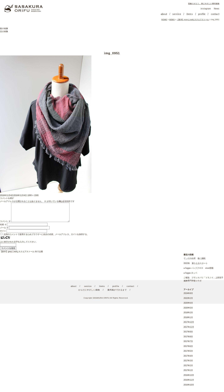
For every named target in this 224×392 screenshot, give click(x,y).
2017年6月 (188, 346)
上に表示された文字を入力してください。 (19, 242)
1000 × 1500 (32, 195)
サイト (3, 231)
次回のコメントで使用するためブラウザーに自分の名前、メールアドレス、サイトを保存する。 (46, 234)
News (216, 8)
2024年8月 (188, 293)
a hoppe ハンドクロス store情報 (198, 268)
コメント (5, 221)
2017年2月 (188, 365)
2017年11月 (189, 327)
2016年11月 (189, 380)
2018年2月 (188, 312)
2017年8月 (188, 336)
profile (201, 14)
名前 (3, 224)
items (190, 14)
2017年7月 (188, 341)
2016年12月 (189, 375)
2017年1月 (188, 370)
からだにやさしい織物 (89, 290)
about (164, 14)
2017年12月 (189, 322)
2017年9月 (188, 332)
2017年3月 (188, 360)
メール (4, 228)
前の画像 (4, 28)
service (176, 14)
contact (215, 14)
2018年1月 (188, 317)
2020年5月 (188, 308)
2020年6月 (188, 303)
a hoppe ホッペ (190, 273)
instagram (206, 8)
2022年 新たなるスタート (196, 263)
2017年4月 (188, 356)
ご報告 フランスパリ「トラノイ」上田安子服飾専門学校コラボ (203, 279)
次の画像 (4, 31)
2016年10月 (189, 385)
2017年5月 (188, 351)
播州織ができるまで (117, 290)
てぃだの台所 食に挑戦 (194, 258)
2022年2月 (188, 298)
